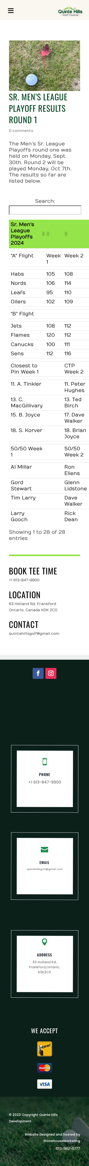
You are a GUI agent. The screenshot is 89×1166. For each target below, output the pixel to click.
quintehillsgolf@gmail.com (45, 869)
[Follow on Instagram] (50, 673)
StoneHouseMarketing (61, 1141)
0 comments (21, 131)
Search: (45, 201)
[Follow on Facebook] (38, 673)
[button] (42, 234)
